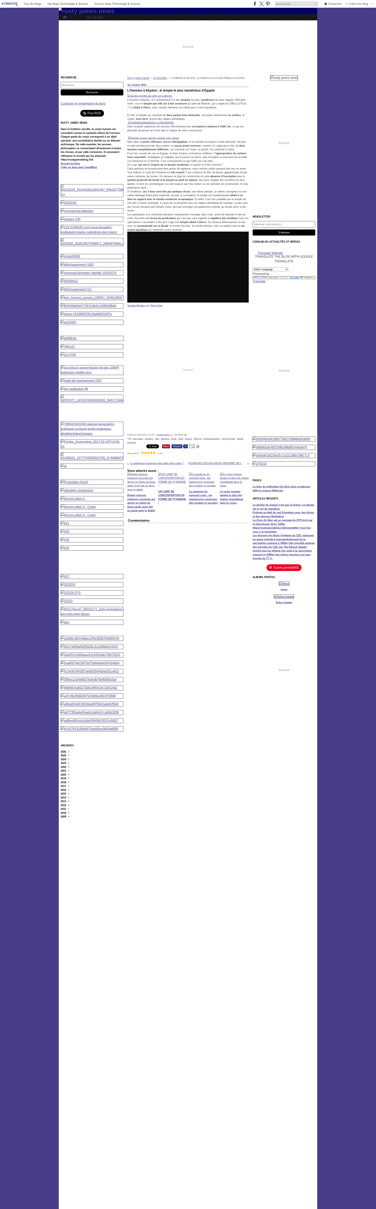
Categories (160, 78)
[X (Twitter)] (261, 4)
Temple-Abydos (136, 305)
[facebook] (254, 4)
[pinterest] (267, 4)
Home (64, 15)
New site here (95, 17)
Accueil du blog (70, 163)
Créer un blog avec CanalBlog (79, 167)
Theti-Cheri (156, 305)
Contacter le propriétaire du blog (83, 103)
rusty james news (138, 78)
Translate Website (270, 252)
